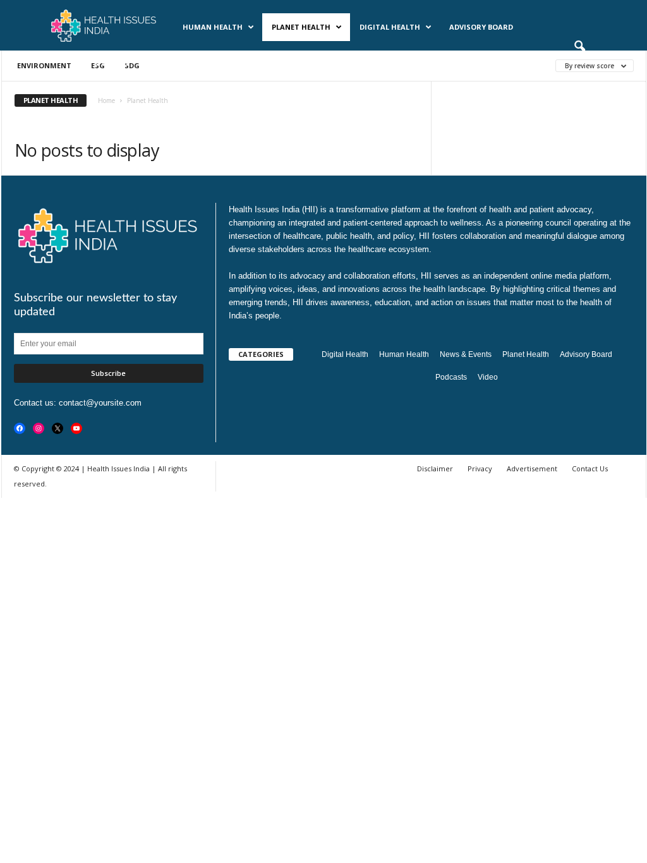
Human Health (213, 27)
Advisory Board (481, 27)
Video (488, 377)
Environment (44, 65)
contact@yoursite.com (100, 402)
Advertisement (532, 468)
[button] (579, 47)
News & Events (100, 63)
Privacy (480, 468)
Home (106, 100)
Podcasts (167, 63)
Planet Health (301, 27)
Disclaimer (435, 468)
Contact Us (590, 468)
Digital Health (390, 27)
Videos (218, 63)
